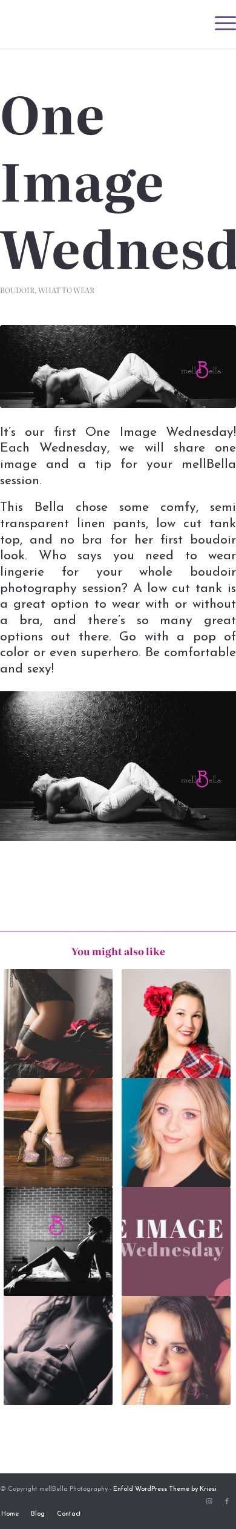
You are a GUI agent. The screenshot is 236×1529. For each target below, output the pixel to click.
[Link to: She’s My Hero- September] (176, 1023)
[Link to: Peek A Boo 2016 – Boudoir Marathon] (58, 1132)
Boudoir (17, 289)
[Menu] (219, 24)
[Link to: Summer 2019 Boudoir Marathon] (58, 1350)
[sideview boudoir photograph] (118, 366)
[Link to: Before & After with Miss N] (176, 1132)
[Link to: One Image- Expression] (176, 1350)
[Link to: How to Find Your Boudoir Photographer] (58, 1241)
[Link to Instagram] (209, 1502)
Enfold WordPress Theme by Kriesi (165, 1489)
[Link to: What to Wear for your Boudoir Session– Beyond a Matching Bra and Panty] (58, 1023)
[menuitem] (219, 24)
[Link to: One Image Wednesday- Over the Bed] (176, 1241)
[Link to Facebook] (227, 1502)
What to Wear (66, 289)
